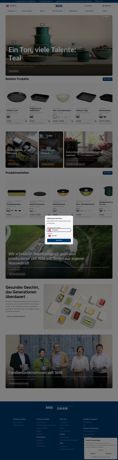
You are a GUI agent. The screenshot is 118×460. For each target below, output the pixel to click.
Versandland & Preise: (54, 228)
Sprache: (49, 233)
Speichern (59, 240)
